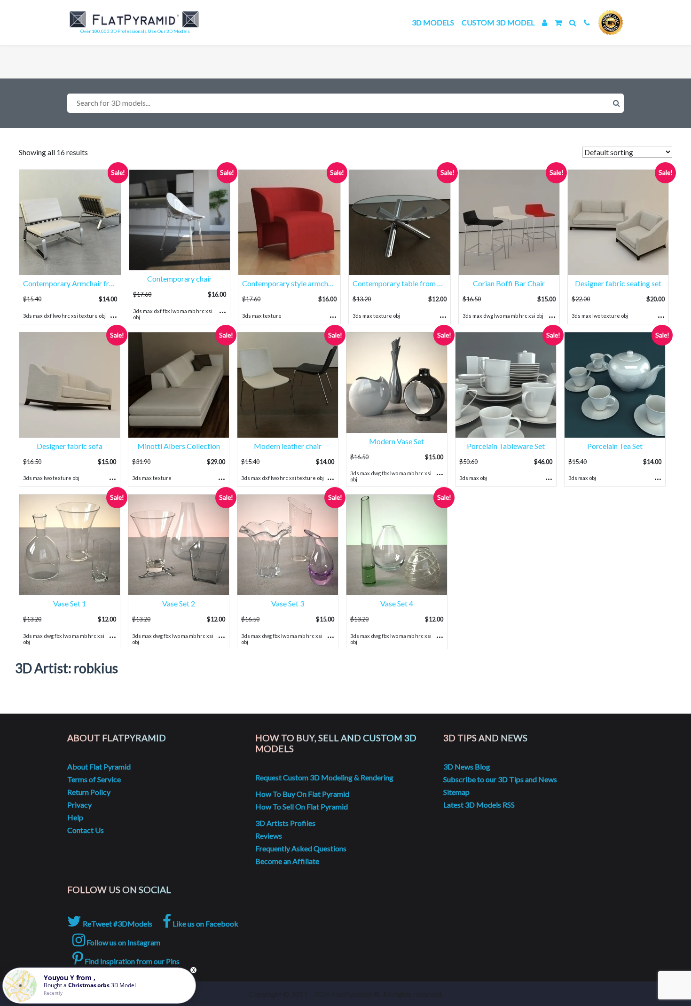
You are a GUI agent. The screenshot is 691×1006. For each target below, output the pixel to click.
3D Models (433, 22)
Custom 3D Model (498, 22)
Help (75, 817)
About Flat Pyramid (99, 766)
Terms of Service (94, 779)
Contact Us (85, 829)
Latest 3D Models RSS (479, 804)
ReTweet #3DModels (116, 923)
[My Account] (544, 22)
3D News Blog (466, 766)
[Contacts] (587, 22)
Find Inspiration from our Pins (131, 961)
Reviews (268, 835)
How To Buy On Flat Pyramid (302, 793)
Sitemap (456, 791)
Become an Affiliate (287, 861)
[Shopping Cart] (558, 22)
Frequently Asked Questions (300, 848)
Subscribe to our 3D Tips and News (500, 779)
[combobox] (345, 103)
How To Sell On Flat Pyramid (301, 806)
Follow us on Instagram (122, 942)
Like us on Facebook (204, 923)
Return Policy (88, 791)
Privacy (79, 804)
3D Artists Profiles (285, 822)
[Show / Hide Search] (572, 22)
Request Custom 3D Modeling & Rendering (324, 777)
